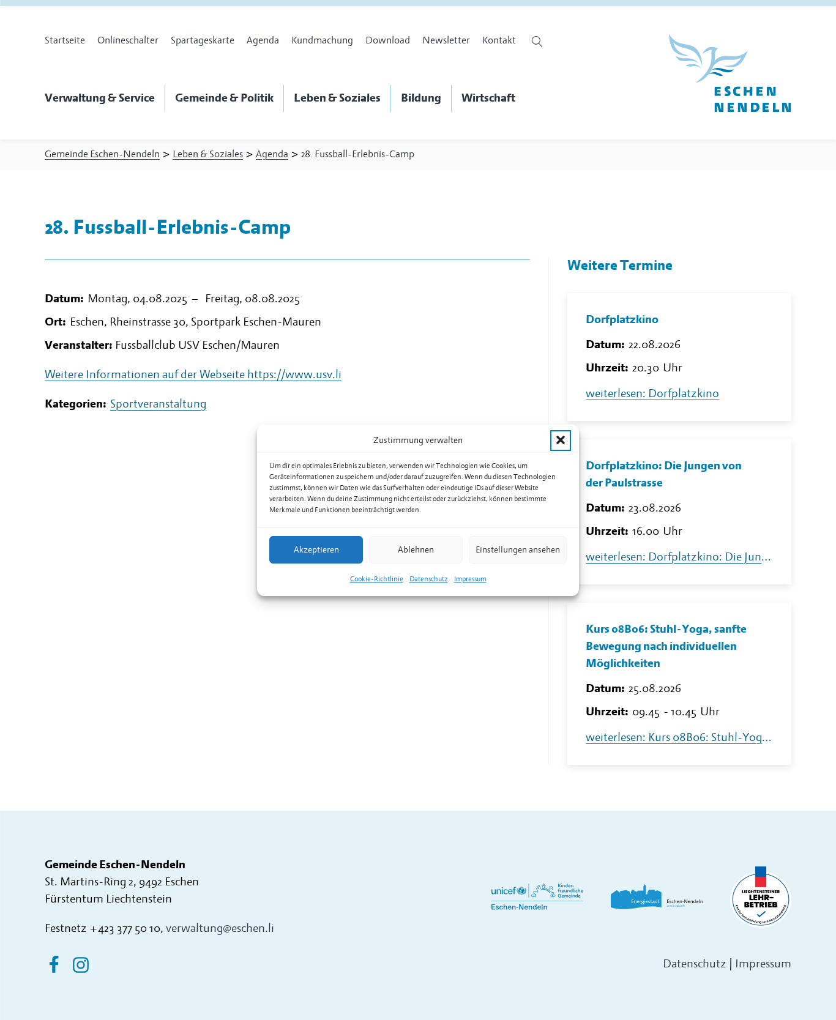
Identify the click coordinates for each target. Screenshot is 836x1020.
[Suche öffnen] (539, 41)
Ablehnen (416, 549)
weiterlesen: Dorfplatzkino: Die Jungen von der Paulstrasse (679, 557)
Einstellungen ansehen (518, 549)
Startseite (65, 40)
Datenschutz (428, 579)
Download (387, 40)
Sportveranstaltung (158, 404)
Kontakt (499, 40)
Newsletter (446, 40)
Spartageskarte (202, 40)
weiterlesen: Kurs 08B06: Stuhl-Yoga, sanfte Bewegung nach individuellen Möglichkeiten (679, 738)
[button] (560, 440)
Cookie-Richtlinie (376, 579)
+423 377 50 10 (124, 928)
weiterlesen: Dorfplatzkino (652, 394)
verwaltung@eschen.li (220, 928)
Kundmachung (322, 40)
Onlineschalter (128, 40)
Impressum (470, 579)
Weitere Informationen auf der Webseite (193, 375)
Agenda (263, 40)
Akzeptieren (316, 549)
